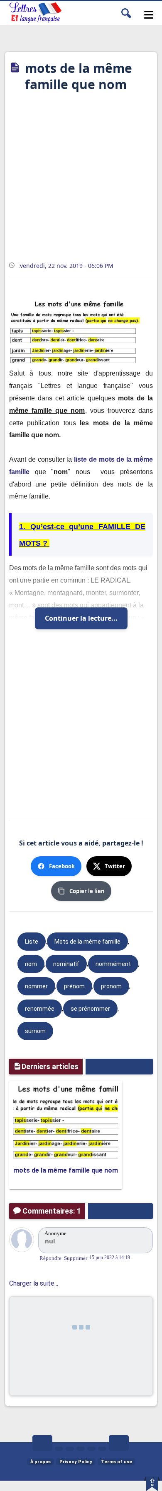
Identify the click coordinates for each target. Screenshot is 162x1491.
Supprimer (75, 1258)
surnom (35, 1031)
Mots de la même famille (87, 941)
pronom (111, 986)
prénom (74, 986)
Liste (31, 941)
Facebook (62, 866)
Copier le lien (87, 891)
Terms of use (116, 1462)
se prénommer (90, 1008)
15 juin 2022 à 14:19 (109, 1257)
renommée (39, 1008)
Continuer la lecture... (81, 618)
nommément (113, 964)
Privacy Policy (75, 1462)
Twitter (115, 866)
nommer (36, 986)
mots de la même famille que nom (65, 1170)
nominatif (66, 964)
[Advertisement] (81, 179)
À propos (40, 1462)
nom (31, 964)
